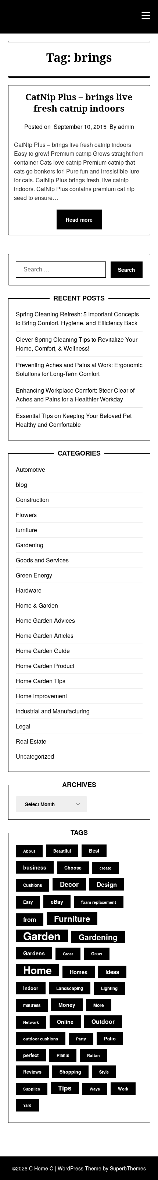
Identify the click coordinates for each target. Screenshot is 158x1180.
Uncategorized (35, 756)
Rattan (93, 1055)
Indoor (30, 987)
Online (65, 1021)
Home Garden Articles (44, 635)
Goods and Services (42, 560)
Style (104, 1072)
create (105, 868)
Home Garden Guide (43, 650)
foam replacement (98, 902)
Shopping (70, 1071)
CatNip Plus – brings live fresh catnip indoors (79, 102)
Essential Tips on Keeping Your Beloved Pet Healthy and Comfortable (74, 420)
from (29, 919)
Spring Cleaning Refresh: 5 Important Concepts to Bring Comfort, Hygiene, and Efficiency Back (77, 318)
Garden (42, 936)
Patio (110, 1038)
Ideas (112, 972)
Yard (27, 1105)
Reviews (32, 1071)
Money (66, 1004)
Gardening (29, 545)
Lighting (109, 988)
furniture (26, 530)
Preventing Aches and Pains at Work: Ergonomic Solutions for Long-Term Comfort (79, 369)
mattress (31, 1005)
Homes (78, 972)
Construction (32, 499)
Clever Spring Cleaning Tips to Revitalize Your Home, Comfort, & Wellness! (76, 343)
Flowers (26, 514)
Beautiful (62, 851)
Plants (63, 1055)
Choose (73, 867)
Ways (95, 1089)
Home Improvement (41, 696)
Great (68, 953)
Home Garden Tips (40, 681)
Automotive (30, 469)
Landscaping (69, 988)
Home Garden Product (45, 665)
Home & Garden (37, 605)
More (98, 1005)
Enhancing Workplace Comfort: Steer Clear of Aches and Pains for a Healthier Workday (75, 394)
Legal (23, 726)
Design (107, 884)
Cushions (32, 885)
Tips (65, 1087)
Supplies (31, 1089)
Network (31, 1022)
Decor (69, 884)
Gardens (34, 953)
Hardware (29, 590)
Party (81, 1039)
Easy (28, 902)
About (29, 851)
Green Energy (34, 575)
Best (94, 850)
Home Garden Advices (45, 620)
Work (123, 1089)
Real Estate (31, 741)
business (34, 867)
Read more (79, 219)
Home (37, 970)
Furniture (72, 918)
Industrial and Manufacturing (53, 711)
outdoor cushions (40, 1039)
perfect (31, 1054)
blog (21, 484)
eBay (57, 901)
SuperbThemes (128, 1168)
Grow (96, 954)
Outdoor (103, 1021)
